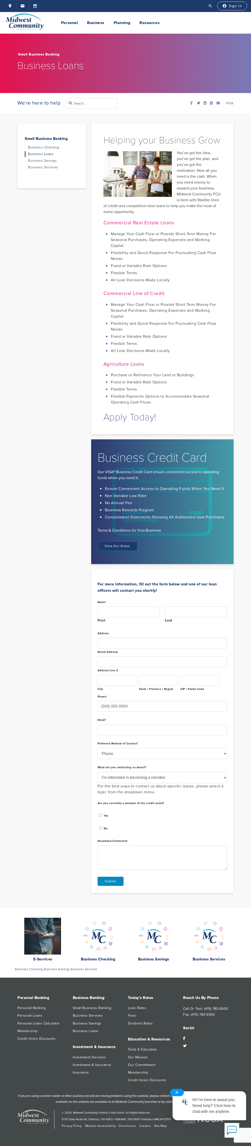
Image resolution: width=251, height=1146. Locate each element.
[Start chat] (232, 1130)
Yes (106, 815)
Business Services (43, 167)
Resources (149, 22)
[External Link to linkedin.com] (206, 103)
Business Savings (42, 161)
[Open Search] (210, 6)
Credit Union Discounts (36, 1039)
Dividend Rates (140, 1023)
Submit (111, 881)
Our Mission (138, 1057)
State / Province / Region (156, 689)
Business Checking (43, 147)
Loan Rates (137, 1008)
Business (95, 22)
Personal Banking (31, 1008)
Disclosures (127, 1126)
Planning (122, 22)
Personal (69, 22)
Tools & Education (142, 1049)
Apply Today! (129, 417)
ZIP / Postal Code (192, 689)
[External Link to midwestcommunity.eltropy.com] (35, 6)
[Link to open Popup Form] (219, 103)
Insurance (81, 1072)
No (105, 828)
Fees (132, 1015)
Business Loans (41, 154)
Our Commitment (141, 1065)
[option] (42, 942)
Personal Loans (29, 1015)
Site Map (160, 1126)
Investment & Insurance (92, 1065)
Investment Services (89, 1057)
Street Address (108, 652)
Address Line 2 (108, 670)
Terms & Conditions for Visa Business (129, 530)
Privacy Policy (72, 1126)
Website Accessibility (100, 1126)
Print (230, 103)
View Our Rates (117, 546)
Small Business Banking (38, 54)
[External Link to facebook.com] (193, 103)
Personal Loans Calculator (38, 1023)
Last (168, 620)
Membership (27, 1031)
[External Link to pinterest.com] (212, 103)
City (100, 689)
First (101, 620)
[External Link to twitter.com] (199, 103)
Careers (145, 1126)
